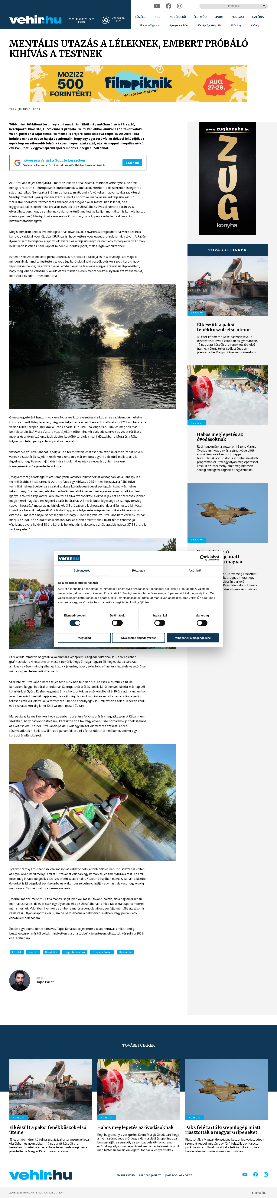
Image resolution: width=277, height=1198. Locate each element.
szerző (39, 977)
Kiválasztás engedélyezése (138, 637)
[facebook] (168, 6)
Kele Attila (125, 952)
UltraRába (51, 952)
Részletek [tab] (138, 570)
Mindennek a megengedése (193, 637)
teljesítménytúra (75, 952)
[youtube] (157, 6)
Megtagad (84, 637)
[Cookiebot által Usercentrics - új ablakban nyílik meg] (202, 558)
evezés (33, 952)
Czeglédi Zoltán (102, 952)
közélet (16, 952)
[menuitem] (141, 17)
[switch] (117, 623)
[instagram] (179, 6)
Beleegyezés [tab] (81, 570)
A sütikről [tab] (195, 570)
